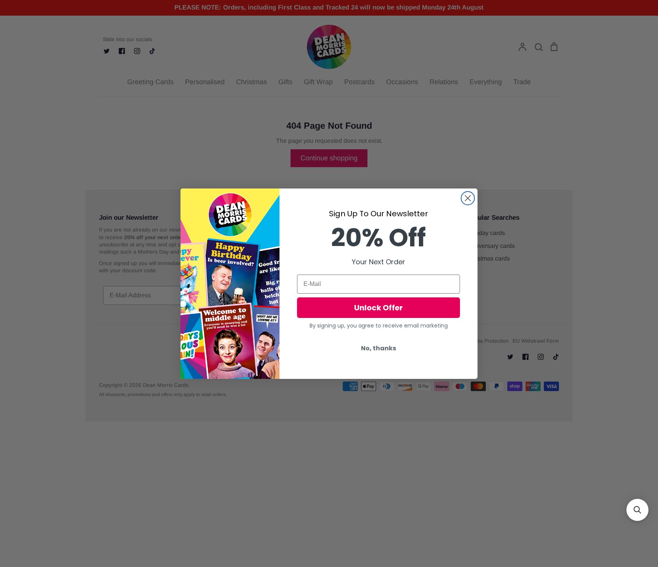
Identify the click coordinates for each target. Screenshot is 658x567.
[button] (637, 510)
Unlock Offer (378, 307)
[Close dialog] (467, 198)
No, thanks (378, 348)
